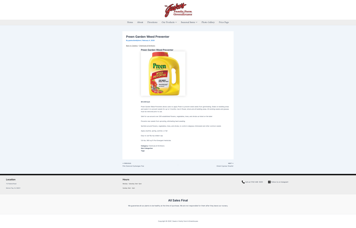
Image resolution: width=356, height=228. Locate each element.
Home (130, 22)
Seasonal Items (188, 22)
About (140, 22)
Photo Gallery (208, 22)
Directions (152, 22)
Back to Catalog (132, 46)
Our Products (168, 22)
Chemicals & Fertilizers (147, 46)
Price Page (224, 22)
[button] (175, 22)
